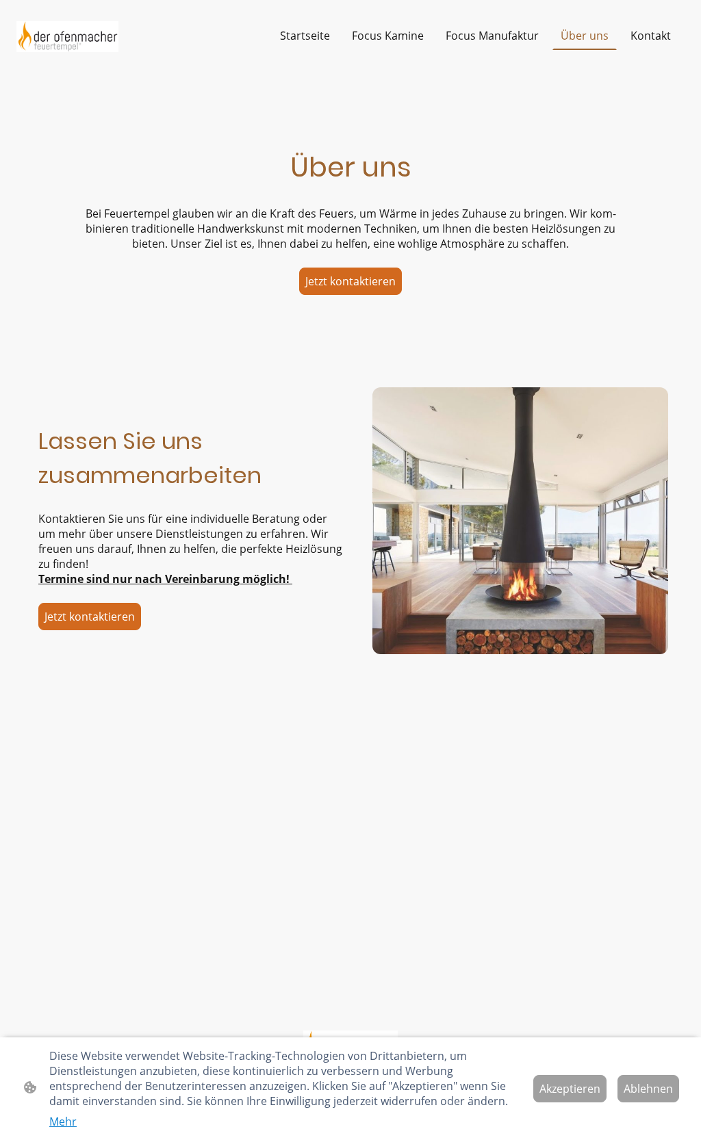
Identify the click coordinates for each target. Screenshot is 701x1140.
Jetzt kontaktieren (350, 281)
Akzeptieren (569, 1088)
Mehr (63, 1121)
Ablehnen (648, 1088)
